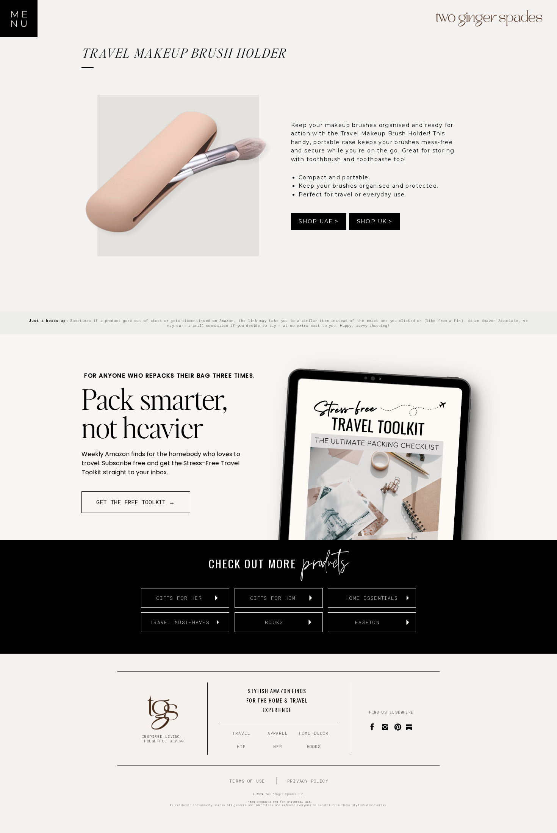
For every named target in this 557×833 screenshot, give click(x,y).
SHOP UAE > (318, 221)
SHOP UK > (375, 221)
